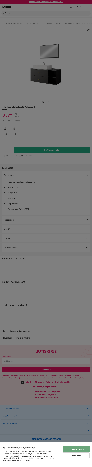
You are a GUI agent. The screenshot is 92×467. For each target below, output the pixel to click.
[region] (46, 454)
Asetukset (76, 455)
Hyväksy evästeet (76, 449)
